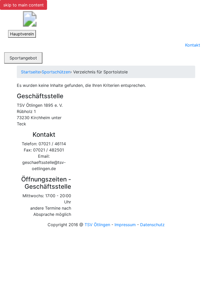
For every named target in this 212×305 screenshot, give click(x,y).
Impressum (125, 224)
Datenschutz (152, 224)
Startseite (30, 71)
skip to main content (23, 4)
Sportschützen (56, 71)
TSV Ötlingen (97, 224)
